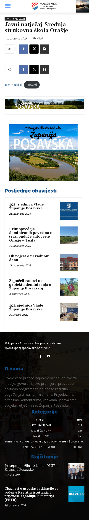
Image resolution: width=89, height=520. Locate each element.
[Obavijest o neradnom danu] (69, 262)
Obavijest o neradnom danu (29, 258)
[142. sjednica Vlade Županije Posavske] (69, 211)
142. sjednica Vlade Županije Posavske (26, 206)
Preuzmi (32, 84)
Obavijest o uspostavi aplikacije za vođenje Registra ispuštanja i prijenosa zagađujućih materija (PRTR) (31, 494)
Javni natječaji (15, 18)
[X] (34, 49)
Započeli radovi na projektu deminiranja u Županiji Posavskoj (30, 285)
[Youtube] (48, 356)
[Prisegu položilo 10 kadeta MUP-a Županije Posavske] (76, 471)
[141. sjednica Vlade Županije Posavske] (69, 312)
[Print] (44, 49)
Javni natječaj (13, 84)
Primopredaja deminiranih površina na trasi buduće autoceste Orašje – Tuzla (32, 235)
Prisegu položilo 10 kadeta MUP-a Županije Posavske (31, 468)
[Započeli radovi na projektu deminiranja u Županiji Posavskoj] (69, 287)
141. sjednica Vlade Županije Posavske (26, 307)
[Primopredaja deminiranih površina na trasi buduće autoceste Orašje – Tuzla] (69, 235)
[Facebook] (23, 49)
